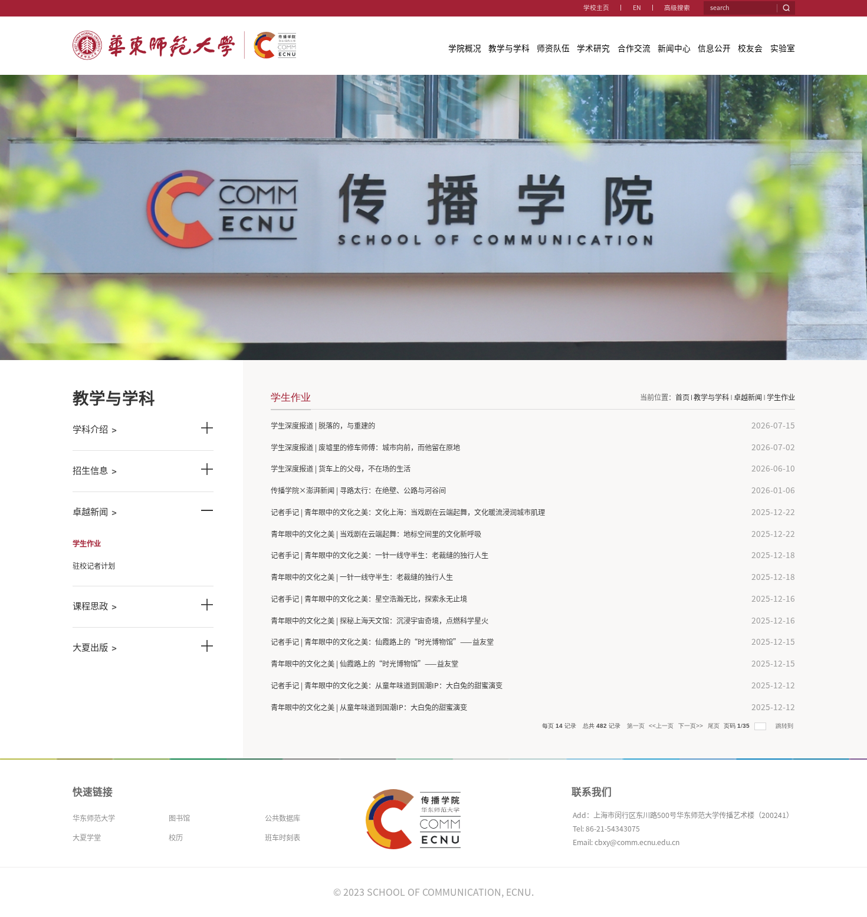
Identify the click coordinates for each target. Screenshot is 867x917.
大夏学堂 (87, 837)
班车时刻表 (282, 837)
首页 (682, 397)
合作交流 (634, 48)
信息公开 (714, 48)
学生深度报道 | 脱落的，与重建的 (323, 425)
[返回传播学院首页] (185, 34)
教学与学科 (509, 48)
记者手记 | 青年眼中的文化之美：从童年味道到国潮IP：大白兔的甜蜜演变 (387, 685)
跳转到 (785, 726)
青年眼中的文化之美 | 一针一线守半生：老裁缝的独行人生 (362, 576)
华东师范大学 (94, 818)
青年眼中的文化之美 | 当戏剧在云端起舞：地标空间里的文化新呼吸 (376, 533)
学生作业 (781, 397)
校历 (176, 837)
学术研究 (593, 48)
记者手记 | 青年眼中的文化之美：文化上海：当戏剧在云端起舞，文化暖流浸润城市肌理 (408, 512)
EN (637, 8)
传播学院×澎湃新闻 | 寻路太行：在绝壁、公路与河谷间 (358, 490)
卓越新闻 (748, 397)
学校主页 (596, 8)
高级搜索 (677, 8)
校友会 (750, 48)
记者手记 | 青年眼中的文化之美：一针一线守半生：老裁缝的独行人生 (379, 555)
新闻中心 (674, 48)
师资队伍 (553, 48)
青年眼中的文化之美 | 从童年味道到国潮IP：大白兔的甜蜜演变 (369, 707)
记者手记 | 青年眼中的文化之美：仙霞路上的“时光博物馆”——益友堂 (382, 641)
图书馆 (179, 818)
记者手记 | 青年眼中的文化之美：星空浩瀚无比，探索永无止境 (369, 598)
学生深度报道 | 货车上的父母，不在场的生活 (340, 468)
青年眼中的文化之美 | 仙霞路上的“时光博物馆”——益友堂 (364, 663)
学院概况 (464, 48)
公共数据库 (282, 818)
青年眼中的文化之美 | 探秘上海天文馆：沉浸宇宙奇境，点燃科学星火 (379, 620)
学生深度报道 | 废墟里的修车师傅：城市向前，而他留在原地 (365, 447)
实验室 (782, 48)
